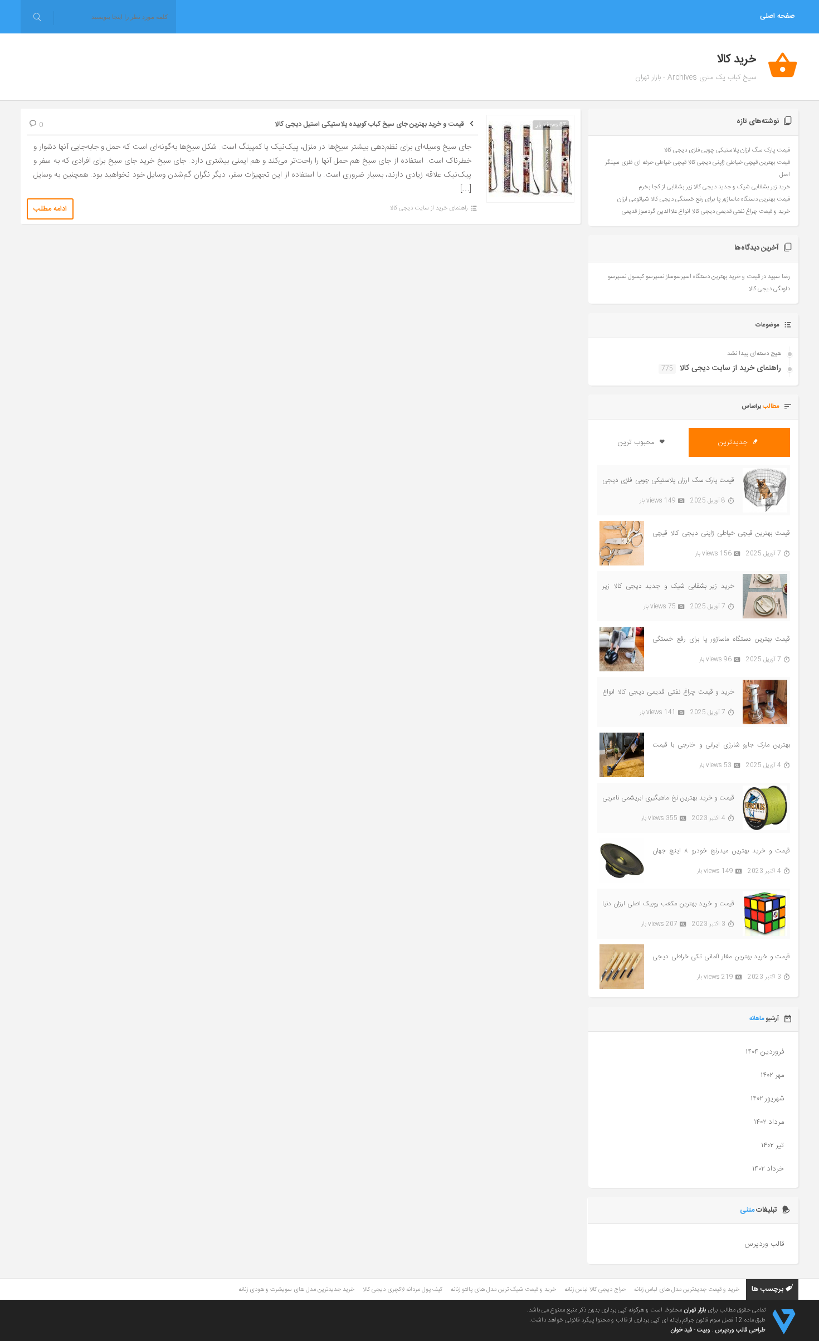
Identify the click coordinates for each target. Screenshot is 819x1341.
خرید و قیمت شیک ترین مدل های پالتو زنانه (503, 1290)
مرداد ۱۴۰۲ (769, 1122)
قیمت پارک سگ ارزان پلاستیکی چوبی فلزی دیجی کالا (727, 150)
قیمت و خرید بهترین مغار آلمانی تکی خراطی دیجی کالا (721, 957)
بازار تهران (695, 1310)
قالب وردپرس (764, 1244)
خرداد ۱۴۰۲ (768, 1169)
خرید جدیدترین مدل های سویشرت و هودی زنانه (296, 1290)
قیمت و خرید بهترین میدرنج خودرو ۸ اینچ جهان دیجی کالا (721, 851)
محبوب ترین (637, 442)
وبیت (703, 1330)
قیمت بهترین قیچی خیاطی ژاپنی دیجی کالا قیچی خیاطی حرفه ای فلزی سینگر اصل (721, 533)
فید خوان (681, 1330)
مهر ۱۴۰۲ (772, 1075)
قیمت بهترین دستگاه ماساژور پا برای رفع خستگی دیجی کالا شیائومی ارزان (703, 199)
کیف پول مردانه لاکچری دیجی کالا (402, 1290)
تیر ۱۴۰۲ (772, 1145)
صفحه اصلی (777, 16)
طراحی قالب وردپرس (740, 1330)
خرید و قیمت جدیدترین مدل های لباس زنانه (686, 1290)
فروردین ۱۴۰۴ (764, 1052)
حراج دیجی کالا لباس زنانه (595, 1290)
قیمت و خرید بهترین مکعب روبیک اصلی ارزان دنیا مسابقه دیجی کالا (668, 904)
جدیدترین (734, 442)
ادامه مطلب (50, 209)
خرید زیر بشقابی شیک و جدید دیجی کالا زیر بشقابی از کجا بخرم (714, 187)
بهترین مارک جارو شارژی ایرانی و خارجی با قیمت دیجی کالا (721, 745)
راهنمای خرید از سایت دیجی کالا (428, 208)
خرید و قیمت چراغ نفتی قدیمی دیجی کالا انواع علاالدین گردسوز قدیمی (706, 212)
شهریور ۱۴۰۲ (767, 1099)
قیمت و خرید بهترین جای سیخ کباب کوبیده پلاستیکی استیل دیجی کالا (369, 124)
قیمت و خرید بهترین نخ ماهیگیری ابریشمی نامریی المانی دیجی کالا (668, 798)
